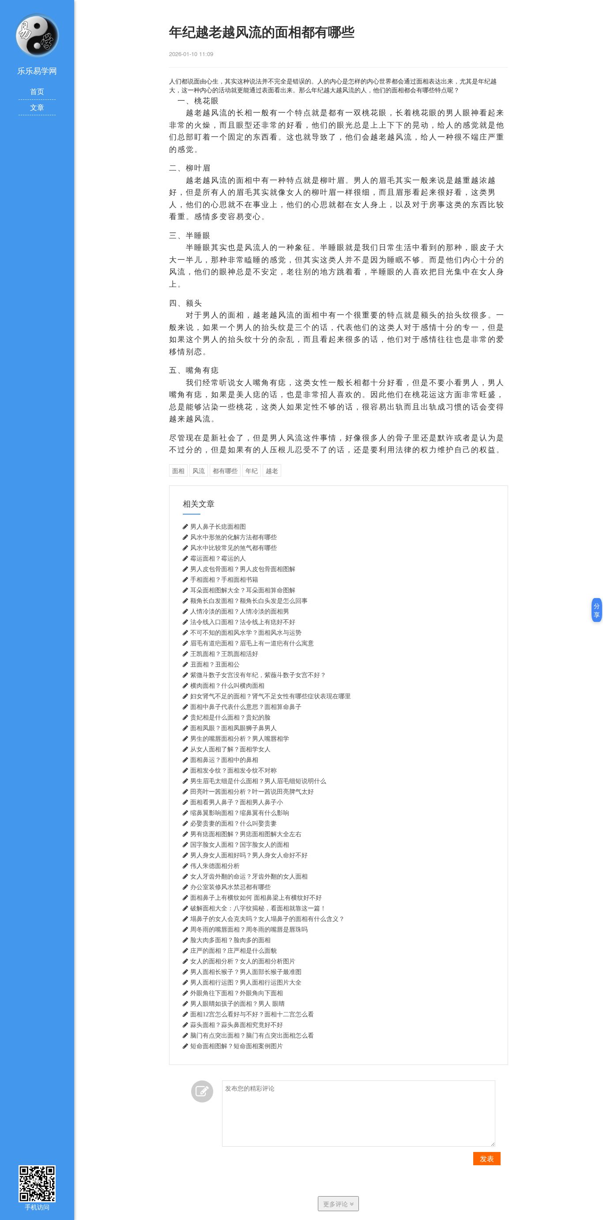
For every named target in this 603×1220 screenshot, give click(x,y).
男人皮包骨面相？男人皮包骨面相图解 (242, 569)
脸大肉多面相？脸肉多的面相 (230, 940)
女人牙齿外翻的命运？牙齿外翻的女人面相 (249, 876)
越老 (272, 470)
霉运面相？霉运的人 (218, 558)
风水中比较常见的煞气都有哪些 (233, 548)
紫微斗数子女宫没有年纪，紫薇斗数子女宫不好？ (258, 675)
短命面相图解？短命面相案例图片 (236, 1046)
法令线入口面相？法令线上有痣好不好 (242, 622)
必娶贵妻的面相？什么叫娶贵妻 (233, 823)
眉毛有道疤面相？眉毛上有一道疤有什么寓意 (252, 643)
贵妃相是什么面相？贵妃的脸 (230, 717)
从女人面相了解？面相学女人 (230, 749)
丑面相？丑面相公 (215, 664)
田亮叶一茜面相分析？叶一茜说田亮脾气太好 (252, 791)
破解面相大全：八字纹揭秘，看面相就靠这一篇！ (258, 908)
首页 (37, 91)
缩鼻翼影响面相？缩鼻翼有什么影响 (239, 813)
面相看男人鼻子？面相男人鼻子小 (236, 802)
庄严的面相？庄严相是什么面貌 (233, 950)
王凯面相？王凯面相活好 (224, 654)
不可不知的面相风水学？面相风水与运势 (246, 632)
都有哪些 (225, 470)
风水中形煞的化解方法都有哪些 (233, 537)
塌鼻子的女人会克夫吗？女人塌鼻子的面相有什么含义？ (267, 919)
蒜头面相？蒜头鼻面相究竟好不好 (236, 1025)
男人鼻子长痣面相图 (218, 526)
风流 (198, 470)
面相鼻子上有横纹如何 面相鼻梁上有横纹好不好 (256, 897)
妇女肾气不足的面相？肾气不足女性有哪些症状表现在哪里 (270, 696)
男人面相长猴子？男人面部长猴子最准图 (246, 972)
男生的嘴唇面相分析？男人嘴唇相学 (239, 738)
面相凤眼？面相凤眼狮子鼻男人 (233, 728)
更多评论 (336, 1203)
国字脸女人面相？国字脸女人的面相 (239, 844)
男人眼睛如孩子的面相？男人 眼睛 (237, 1003)
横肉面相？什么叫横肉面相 (227, 685)
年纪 (251, 470)
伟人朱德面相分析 (215, 866)
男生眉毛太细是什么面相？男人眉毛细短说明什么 (258, 781)
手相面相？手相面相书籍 (224, 579)
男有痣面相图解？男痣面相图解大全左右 (246, 834)
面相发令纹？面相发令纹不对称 (233, 770)
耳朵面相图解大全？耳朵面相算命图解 (242, 590)
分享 (597, 610)
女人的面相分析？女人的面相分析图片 (242, 961)
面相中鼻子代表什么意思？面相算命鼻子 (246, 707)
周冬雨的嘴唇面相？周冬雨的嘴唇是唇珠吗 (249, 929)
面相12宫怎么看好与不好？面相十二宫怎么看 (252, 1014)
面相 (178, 470)
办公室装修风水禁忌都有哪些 (230, 887)
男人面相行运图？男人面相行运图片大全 (246, 982)
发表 (487, 1158)
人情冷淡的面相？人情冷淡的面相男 (239, 611)
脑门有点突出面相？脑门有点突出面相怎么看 (252, 1035)
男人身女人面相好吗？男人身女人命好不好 (249, 855)
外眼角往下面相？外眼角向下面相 (236, 993)
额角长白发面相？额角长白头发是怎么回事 (249, 601)
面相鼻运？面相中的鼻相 (224, 760)
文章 (37, 107)
